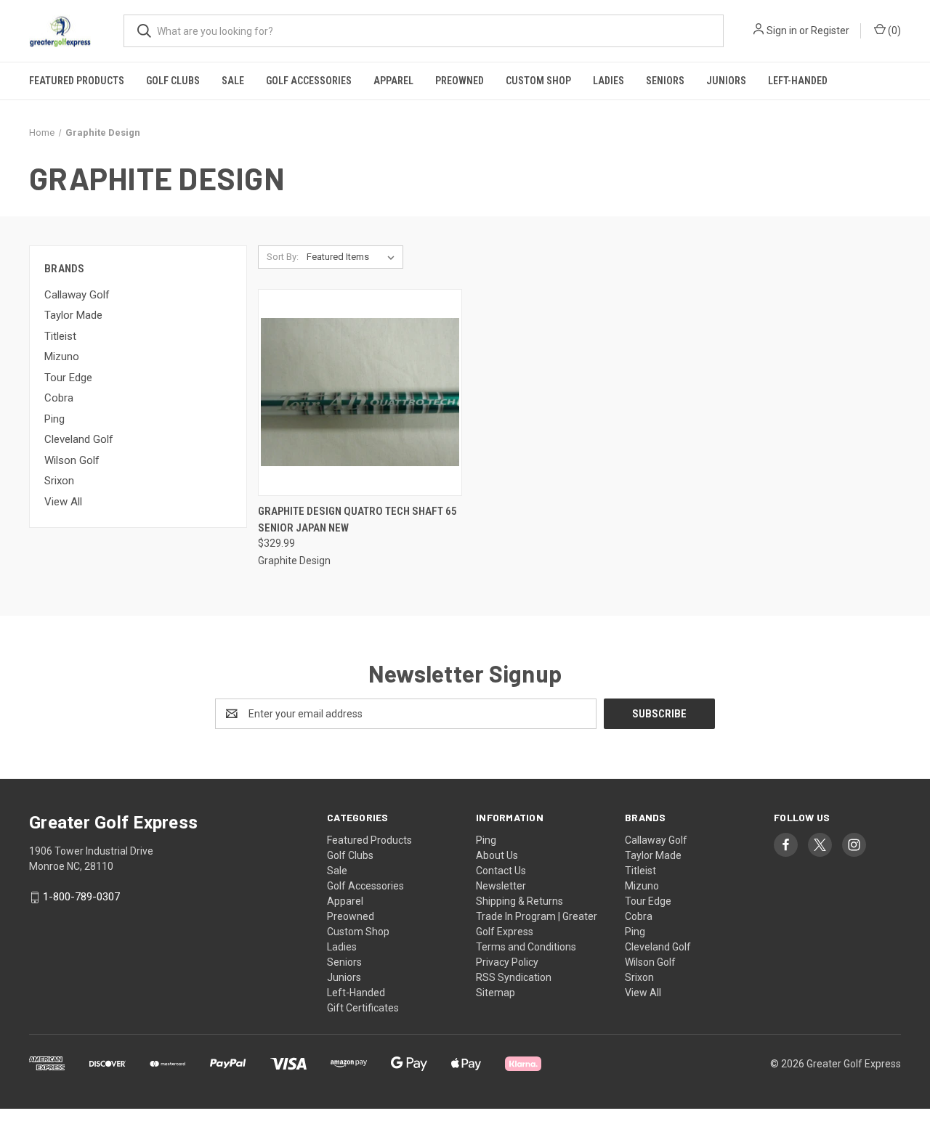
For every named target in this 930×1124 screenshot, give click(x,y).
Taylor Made (73, 315)
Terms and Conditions (526, 947)
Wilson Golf (72, 460)
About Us (497, 855)
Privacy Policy (507, 962)
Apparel (393, 80)
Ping (54, 418)
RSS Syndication (513, 977)
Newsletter (501, 886)
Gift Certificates (363, 1008)
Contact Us (501, 870)
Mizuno (61, 356)
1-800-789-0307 (81, 897)
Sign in (782, 30)
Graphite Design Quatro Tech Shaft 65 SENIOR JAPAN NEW (357, 519)
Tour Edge (68, 377)
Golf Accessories (309, 80)
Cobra (58, 397)
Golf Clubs (173, 80)
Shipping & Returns (519, 901)
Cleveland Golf (78, 439)
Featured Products (76, 80)
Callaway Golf (77, 294)
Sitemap (495, 992)
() (893, 30)
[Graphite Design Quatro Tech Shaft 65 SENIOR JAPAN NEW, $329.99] (360, 392)
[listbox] (353, 257)
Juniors (726, 80)
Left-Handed (798, 80)
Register (830, 30)
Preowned (459, 80)
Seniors (665, 80)
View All (63, 501)
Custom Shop (538, 80)
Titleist (60, 336)
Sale (233, 80)
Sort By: (283, 256)
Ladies (608, 80)
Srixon (59, 480)
